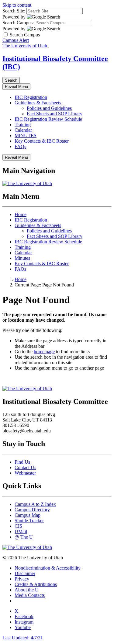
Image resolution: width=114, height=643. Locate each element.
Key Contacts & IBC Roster (42, 141)
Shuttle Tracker (29, 520)
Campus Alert (15, 40)
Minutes (22, 258)
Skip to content (16, 5)
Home (20, 214)
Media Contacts (30, 595)
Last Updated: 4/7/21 (22, 637)
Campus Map (27, 515)
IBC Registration (31, 97)
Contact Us (25, 467)
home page (44, 351)
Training (23, 124)
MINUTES (25, 135)
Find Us (22, 462)
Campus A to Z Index (35, 504)
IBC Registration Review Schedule (48, 119)
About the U (27, 589)
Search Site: (13, 10)
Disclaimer (25, 573)
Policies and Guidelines (49, 108)
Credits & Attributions (36, 584)
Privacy (22, 578)
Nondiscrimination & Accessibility (48, 567)
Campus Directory (32, 509)
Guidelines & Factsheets (38, 102)
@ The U (24, 537)
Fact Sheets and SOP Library (54, 113)
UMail (21, 531)
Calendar (23, 130)
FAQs (20, 146)
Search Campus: (18, 22)
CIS (18, 526)
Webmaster (25, 472)
